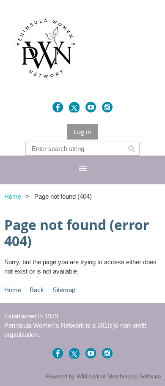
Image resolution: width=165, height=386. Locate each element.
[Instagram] (107, 107)
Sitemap (63, 289)
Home (12, 196)
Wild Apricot (91, 376)
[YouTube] (90, 107)
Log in (82, 131)
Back (37, 289)
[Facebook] (57, 107)
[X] (74, 107)
